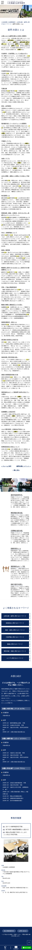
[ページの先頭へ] (29, 942)
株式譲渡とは (5, 195)
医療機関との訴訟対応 (8, 412)
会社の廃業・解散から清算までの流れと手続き (15, 177)
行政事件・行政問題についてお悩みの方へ (14, 53)
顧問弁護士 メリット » (23, 466)
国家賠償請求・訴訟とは (9, 322)
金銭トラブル (5, 158)
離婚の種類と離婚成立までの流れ (11, 305)
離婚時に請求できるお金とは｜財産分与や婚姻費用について (15, 269)
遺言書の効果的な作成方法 (9, 340)
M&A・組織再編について (9, 232)
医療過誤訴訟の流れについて (10, 447)
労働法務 (4, 88)
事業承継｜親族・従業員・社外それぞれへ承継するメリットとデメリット (15, 214)
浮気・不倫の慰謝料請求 (9, 287)
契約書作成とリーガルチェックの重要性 (14, 123)
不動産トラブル (6, 141)
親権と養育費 (5, 250)
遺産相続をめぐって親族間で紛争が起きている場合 (15, 393)
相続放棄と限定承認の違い (9, 357)
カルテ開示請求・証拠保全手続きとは (13, 429)
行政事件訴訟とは (7, 71)
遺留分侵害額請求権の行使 (9, 374)
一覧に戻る (16, 470)
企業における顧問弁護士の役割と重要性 (14, 36)
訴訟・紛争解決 (6, 106)
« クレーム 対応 (6, 466)
